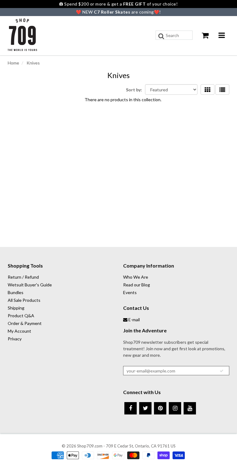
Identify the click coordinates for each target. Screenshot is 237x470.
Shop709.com (89, 445)
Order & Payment (25, 323)
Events (130, 292)
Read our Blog (136, 284)
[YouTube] (190, 408)
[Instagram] (175, 408)
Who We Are (135, 277)
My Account (19, 331)
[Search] (161, 36)
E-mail (133, 319)
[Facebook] (130, 408)
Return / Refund (23, 277)
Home (13, 62)
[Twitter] (145, 408)
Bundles (15, 292)
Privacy (15, 338)
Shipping (16, 307)
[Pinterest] (160, 408)
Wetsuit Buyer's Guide (30, 284)
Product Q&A (21, 315)
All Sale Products (24, 300)
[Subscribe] (221, 371)
